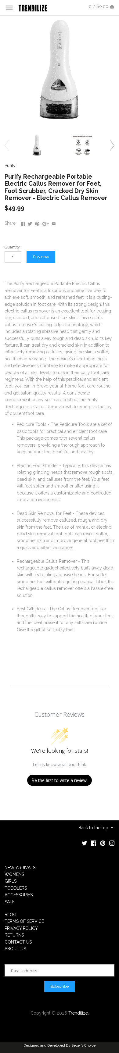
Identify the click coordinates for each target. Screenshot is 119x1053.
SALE (10, 901)
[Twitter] (84, 843)
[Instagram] (112, 843)
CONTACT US (18, 942)
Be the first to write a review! (59, 780)
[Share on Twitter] (30, 222)
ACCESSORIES (19, 894)
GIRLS (10, 881)
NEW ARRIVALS (20, 867)
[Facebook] (93, 843)
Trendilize (78, 1013)
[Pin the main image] (37, 222)
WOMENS (14, 874)
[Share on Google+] (45, 222)
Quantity (12, 247)
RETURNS (14, 935)
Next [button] (112, 145)
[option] (37, 145)
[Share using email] (54, 222)
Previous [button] (7, 145)
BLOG (10, 914)
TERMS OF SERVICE (24, 921)
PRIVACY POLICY (21, 928)
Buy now (41, 256)
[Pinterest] (103, 843)
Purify (10, 165)
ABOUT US (15, 948)
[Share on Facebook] (23, 222)
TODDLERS (16, 888)
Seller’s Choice (83, 1045)
